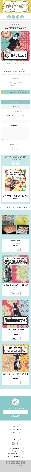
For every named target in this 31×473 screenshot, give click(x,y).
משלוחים (15, 427)
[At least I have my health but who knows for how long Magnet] (15, 180)
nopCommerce (18, 469)
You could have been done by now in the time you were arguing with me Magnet (15, 285)
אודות (15, 435)
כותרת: (15, 119)
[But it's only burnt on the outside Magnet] (16, 358)
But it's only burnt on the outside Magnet (15, 374)
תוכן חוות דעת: (15, 125)
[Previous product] (18, 24)
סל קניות (13, 17)
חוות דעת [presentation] (15, 102)
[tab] (15, 102)
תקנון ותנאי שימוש (15, 424)
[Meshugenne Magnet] (16, 314)
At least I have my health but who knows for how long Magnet (15, 196)
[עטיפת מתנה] (16, 225)
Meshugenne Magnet (15, 330)
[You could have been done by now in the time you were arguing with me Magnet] (16, 269)
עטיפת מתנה (15, 241)
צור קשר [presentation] (15, 106)
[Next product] (13, 24)
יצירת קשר (16, 432)
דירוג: (15, 142)
